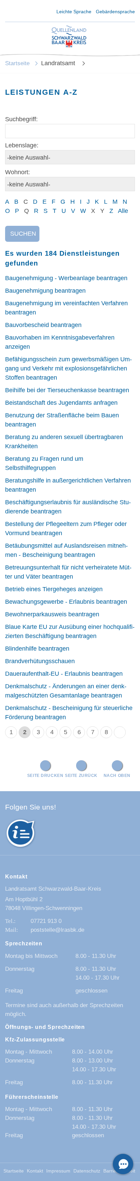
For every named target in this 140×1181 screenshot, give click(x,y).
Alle (123, 210)
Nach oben (117, 775)
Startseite (17, 63)
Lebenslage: (21, 145)
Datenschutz (86, 1171)
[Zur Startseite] (69, 36)
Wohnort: (17, 172)
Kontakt (35, 1171)
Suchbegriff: (21, 119)
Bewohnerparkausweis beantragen (52, 614)
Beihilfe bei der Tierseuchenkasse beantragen (67, 390)
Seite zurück (81, 775)
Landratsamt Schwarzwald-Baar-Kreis (53, 889)
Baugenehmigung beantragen (45, 290)
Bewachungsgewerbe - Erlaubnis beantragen (66, 601)
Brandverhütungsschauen (40, 661)
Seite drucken (45, 775)
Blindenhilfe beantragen (37, 648)
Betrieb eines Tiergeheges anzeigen (54, 589)
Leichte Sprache (73, 11)
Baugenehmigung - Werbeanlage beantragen (66, 278)
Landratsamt (59, 63)
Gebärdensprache (115, 11)
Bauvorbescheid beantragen (43, 325)
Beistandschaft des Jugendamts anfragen (61, 402)
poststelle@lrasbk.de (57, 930)
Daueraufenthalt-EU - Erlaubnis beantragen (64, 673)
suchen (23, 233)
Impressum (58, 1171)
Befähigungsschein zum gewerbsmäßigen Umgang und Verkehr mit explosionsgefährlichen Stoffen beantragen (68, 368)
